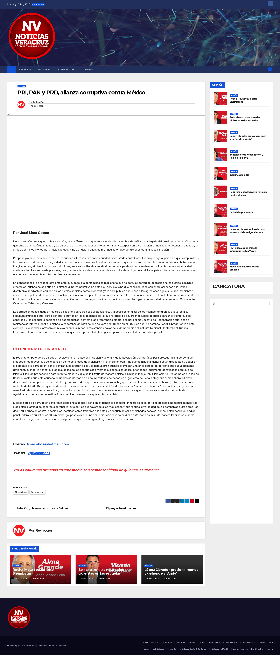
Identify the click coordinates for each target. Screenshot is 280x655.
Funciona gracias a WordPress (21, 645)
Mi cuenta (171, 649)
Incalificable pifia (239, 174)
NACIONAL (44, 69)
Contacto (192, 642)
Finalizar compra (265, 642)
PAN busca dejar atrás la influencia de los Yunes (243, 249)
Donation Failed (230, 642)
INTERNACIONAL (66, 69)
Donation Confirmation (209, 642)
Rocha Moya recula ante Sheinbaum (33, 571)
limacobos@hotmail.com (48, 444)
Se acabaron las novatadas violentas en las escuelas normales (101, 573)
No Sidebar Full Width (219, 649)
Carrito (154, 642)
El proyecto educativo (121, 508)
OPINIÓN (88, 69)
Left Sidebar (158, 649)
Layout (147, 649)
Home (145, 642)
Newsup (47, 645)
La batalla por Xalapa (241, 212)
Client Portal (166, 642)
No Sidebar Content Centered (192, 649)
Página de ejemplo (239, 649)
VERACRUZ (25, 69)
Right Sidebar (257, 649)
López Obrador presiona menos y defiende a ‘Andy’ (171, 571)
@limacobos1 (39, 453)
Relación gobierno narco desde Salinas (43, 508)
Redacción (38, 102)
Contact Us (180, 642)
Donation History (247, 642)
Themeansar (60, 645)
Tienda (269, 649)
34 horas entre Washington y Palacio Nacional (246, 156)
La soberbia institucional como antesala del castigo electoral (247, 231)
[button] (265, 69)
